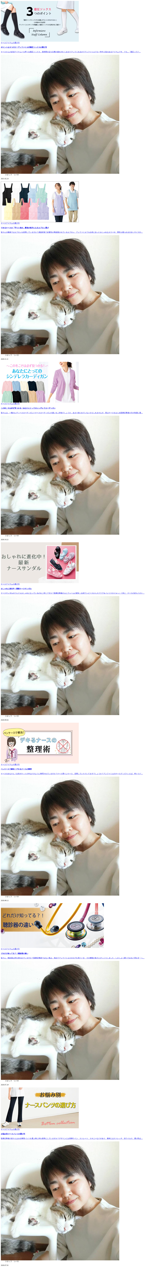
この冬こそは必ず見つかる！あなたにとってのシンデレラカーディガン (28, 408)
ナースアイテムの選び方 (10, 43)
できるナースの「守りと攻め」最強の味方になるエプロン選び (25, 228)
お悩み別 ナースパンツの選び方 (13, 1134)
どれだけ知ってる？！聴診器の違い (14, 953)
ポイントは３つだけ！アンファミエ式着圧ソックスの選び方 (24, 47)
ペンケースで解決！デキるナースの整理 (16, 769)
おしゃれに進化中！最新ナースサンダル (16, 589)
